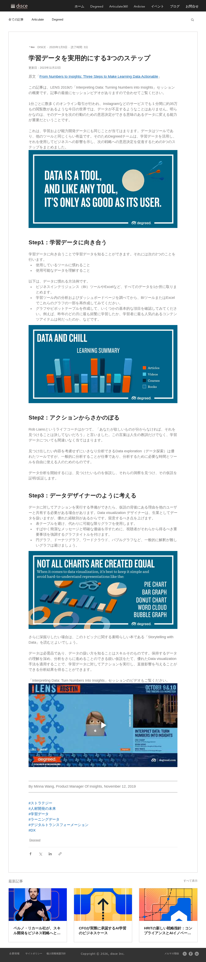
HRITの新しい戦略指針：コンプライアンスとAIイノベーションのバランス (168, 930)
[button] (192, 6)
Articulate (38, 19)
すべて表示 (190, 880)
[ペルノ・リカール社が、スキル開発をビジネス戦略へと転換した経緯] (38, 904)
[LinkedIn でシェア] (50, 854)
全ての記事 (16, 19)
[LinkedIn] (197, 954)
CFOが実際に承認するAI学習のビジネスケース (102, 930)
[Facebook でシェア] (30, 854)
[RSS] (185, 954)
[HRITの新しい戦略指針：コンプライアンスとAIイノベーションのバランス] (168, 904)
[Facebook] (191, 954)
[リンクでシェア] (60, 854)
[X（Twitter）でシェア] (40, 854)
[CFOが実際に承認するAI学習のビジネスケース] (103, 904)
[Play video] (103, 725)
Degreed (57, 19)
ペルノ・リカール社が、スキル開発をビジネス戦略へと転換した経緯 (37, 930)
